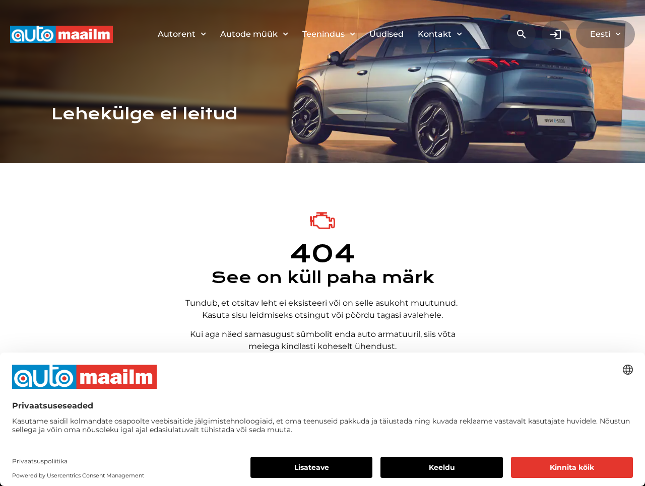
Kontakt (435, 34)
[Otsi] (521, 34)
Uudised (386, 34)
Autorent (177, 34)
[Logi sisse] (556, 34)
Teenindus (323, 34)
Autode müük (249, 34)
